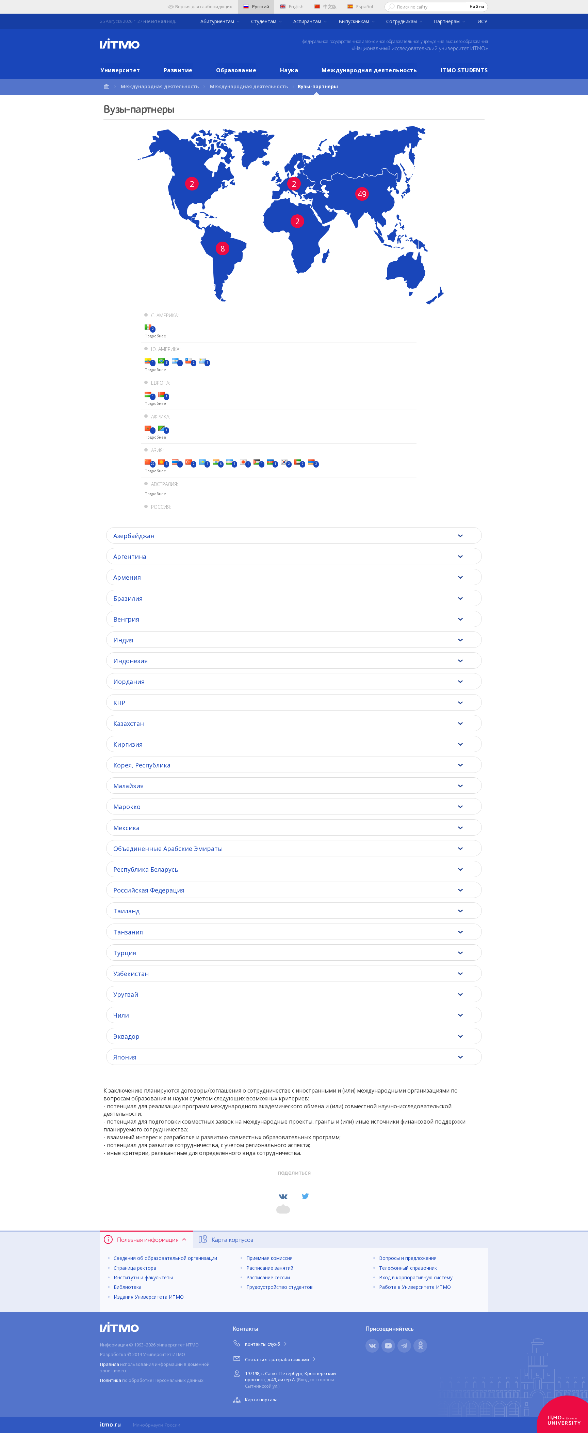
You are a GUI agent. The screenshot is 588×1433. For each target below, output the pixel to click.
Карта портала (261, 1400)
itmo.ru (110, 1425)
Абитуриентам (217, 21)
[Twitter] (305, 1196)
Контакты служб (263, 1344)
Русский (260, 6)
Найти (477, 7)
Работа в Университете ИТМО (415, 1287)
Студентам (264, 21)
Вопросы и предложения (408, 1258)
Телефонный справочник (408, 1268)
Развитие (178, 70)
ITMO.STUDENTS (464, 70)
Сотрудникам (402, 21)
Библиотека (128, 1287)
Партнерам (447, 21)
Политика (110, 1380)
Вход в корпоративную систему (416, 1277)
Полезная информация (147, 1240)
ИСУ (482, 21)
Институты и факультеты (143, 1277)
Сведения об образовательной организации (165, 1258)
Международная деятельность (369, 70)
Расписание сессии (268, 1277)
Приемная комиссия (269, 1258)
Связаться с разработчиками (277, 1359)
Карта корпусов (232, 1240)
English (296, 6)
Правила (109, 1364)
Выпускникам (355, 21)
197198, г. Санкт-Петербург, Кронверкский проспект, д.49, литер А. (290, 1379)
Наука (289, 70)
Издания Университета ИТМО (149, 1297)
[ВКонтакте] (283, 1196)
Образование (236, 70)
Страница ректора (135, 1268)
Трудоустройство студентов (279, 1287)
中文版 (330, 6)
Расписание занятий (269, 1268)
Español (364, 6)
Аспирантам (308, 21)
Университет (120, 70)
